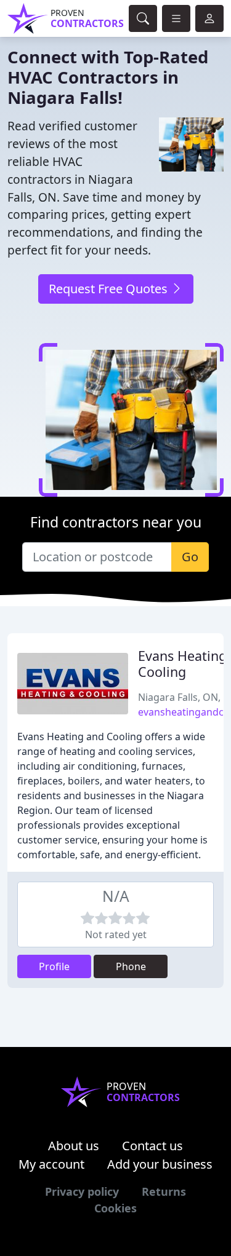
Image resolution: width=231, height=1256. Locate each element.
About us (73, 1145)
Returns (164, 1191)
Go (190, 556)
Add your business (160, 1164)
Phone (131, 966)
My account (51, 1164)
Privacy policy (82, 1191)
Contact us (152, 1145)
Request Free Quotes (110, 288)
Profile (54, 966)
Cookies (115, 1208)
